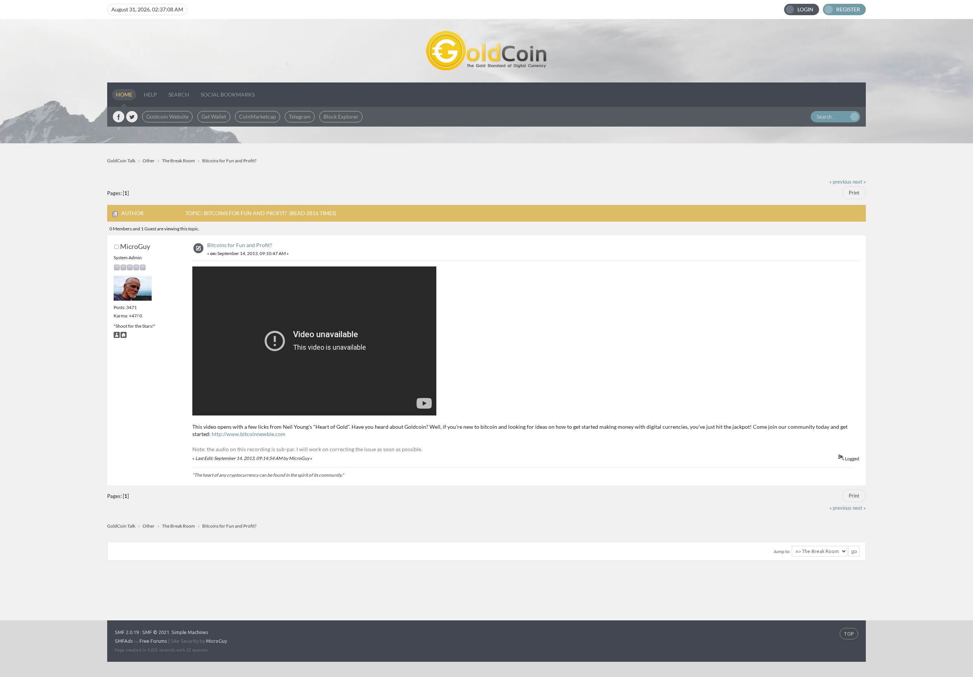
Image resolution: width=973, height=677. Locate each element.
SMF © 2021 (155, 632)
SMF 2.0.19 (127, 632)
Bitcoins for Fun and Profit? (239, 245)
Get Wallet (213, 116)
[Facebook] (118, 116)
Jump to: (782, 551)
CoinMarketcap (257, 116)
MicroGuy (135, 246)
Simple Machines (189, 632)
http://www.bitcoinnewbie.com (248, 434)
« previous (840, 182)
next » (859, 182)
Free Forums (153, 641)
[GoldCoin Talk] (486, 50)
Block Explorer (340, 116)
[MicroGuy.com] (123, 336)
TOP (849, 633)
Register (848, 9)
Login (805, 9)
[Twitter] (132, 116)
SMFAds (124, 641)
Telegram (300, 116)
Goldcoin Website (167, 116)
